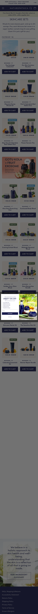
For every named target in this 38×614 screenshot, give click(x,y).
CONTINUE (10, 313)
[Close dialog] (36, 295)
